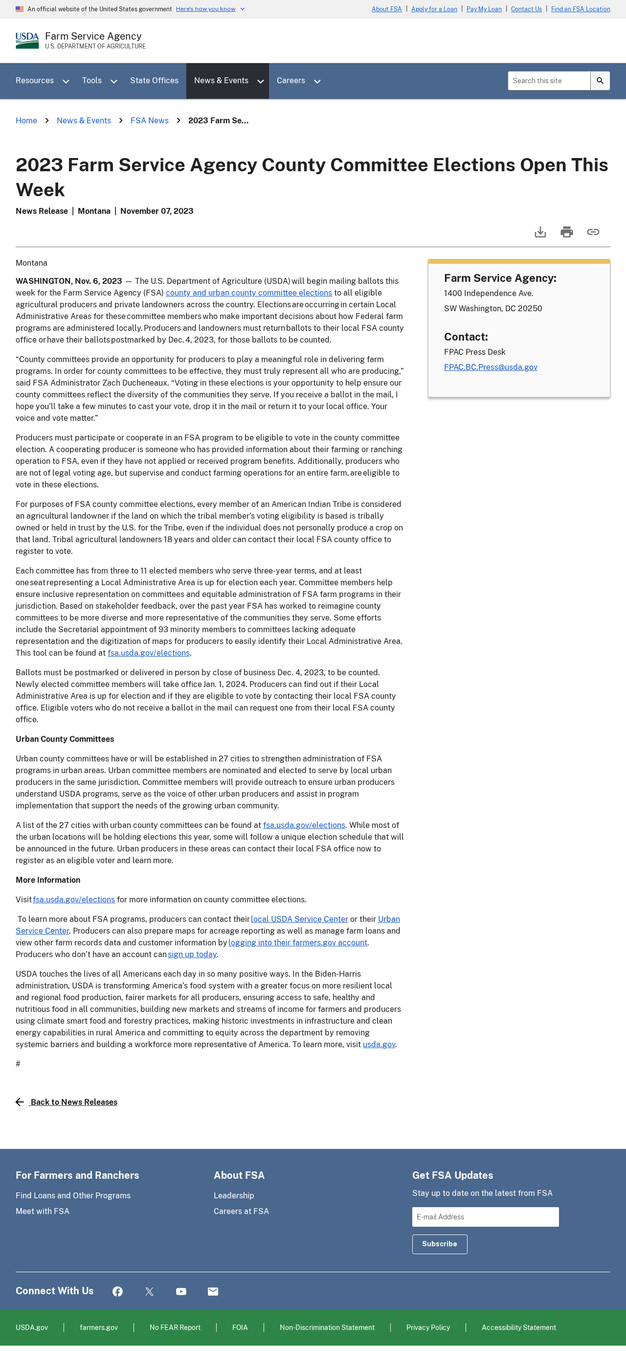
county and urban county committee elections (249, 293)
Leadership (234, 1195)
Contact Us (526, 9)
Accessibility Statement (519, 1327)
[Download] (539, 236)
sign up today (192, 954)
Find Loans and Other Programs (73, 1195)
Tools (92, 80)
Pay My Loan (484, 9)
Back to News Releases (74, 1102)
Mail (213, 1292)
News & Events (221, 80)
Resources (35, 80)
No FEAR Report (175, 1327)
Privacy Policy (428, 1327)
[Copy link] (592, 236)
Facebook (118, 1292)
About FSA (387, 9)
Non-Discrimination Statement (327, 1327)
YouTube (181, 1292)
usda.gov (379, 1044)
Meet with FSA (42, 1211)
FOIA (240, 1327)
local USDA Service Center (299, 919)
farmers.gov (99, 1327)
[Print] (566, 236)
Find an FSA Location (580, 9)
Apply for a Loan (434, 9)
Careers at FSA (241, 1211)
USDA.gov (32, 1327)
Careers (291, 80)
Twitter (149, 1292)
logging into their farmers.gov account (297, 942)
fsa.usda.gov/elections (149, 653)
